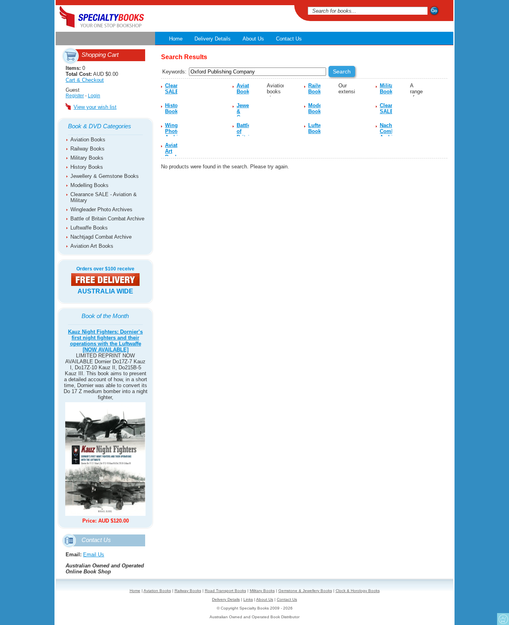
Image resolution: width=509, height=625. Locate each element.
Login (94, 95)
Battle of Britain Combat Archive (107, 219)
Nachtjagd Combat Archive (101, 237)
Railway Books (87, 149)
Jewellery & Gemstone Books (104, 176)
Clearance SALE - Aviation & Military (103, 197)
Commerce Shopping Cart (503, 619)
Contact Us (289, 39)
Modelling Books (89, 185)
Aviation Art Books (91, 246)
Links (248, 599)
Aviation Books (87, 140)
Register (75, 95)
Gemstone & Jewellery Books (305, 590)
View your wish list (95, 107)
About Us (253, 39)
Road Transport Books (225, 590)
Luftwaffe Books (89, 228)
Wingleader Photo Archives (101, 209)
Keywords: (174, 72)
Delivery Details (212, 39)
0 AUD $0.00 (92, 74)
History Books (86, 167)
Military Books (86, 158)
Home (176, 39)
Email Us (93, 554)
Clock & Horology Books (358, 590)
